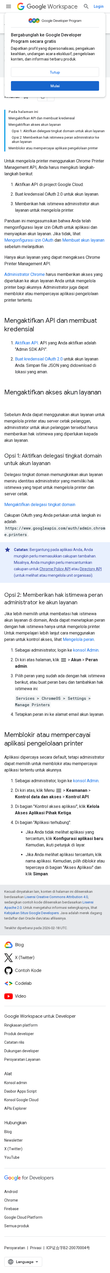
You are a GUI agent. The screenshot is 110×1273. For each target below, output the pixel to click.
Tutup (55, 72)
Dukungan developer (21, 1051)
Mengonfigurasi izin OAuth (28, 240)
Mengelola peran (78, 639)
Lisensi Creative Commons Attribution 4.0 (56, 897)
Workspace (63, 6)
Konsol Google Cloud (21, 1100)
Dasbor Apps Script (20, 1091)
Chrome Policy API (55, 569)
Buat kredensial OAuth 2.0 (39, 359)
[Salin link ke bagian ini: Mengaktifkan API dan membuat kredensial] (39, 329)
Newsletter (13, 1140)
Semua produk (16, 1226)
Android (11, 1192)
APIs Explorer (15, 1108)
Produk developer (19, 1034)
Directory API (91, 569)
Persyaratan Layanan (22, 1059)
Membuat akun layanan (83, 240)
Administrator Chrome (24, 274)
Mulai (55, 85)
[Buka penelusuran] (86, 6)
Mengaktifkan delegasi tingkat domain (39, 504)
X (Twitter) (13, 1149)
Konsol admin (15, 1083)
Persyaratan (14, 1248)
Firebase (11, 1209)
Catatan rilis (14, 1042)
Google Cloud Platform (23, 1217)
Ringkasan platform (21, 1025)
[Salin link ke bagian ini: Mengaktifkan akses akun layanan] (9, 401)
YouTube (11, 1157)
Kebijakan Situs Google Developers (31, 913)
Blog (8, 1132)
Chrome (11, 1200)
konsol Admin (86, 650)
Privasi (35, 1248)
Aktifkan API (26, 342)
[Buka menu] (8, 6)
